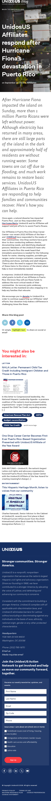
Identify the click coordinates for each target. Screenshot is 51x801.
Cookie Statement (10, 794)
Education (11, 746)
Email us (6, 651)
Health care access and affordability (22, 742)
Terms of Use (25, 790)
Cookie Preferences (36, 792)
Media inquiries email (12, 654)
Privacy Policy (8, 790)
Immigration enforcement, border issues (24, 738)
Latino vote (11, 750)
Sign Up (13, 760)
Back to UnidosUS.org (13, 9)
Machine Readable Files (12, 792)
